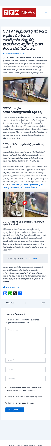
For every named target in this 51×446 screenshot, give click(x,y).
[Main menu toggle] (46, 12)
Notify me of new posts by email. (21, 403)
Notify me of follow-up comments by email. (25, 397)
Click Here (31, 259)
